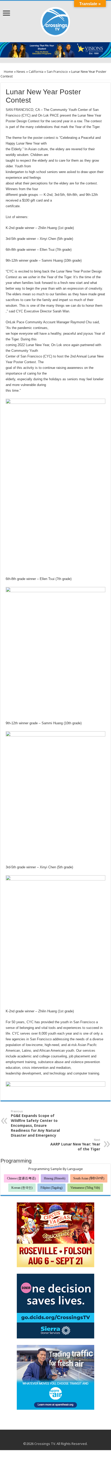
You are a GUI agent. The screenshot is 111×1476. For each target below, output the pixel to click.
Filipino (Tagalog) (51, 1188)
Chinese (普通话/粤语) (21, 1178)
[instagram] (60, 1437)
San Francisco (57, 71)
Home (8, 71)
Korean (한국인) (22, 1188)
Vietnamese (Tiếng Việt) (85, 1188)
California (36, 71)
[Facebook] (50, 1437)
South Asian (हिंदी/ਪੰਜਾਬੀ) (88, 1178)
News (21, 71)
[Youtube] (55, 1437)
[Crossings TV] (55, 20)
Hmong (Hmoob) (54, 1178)
